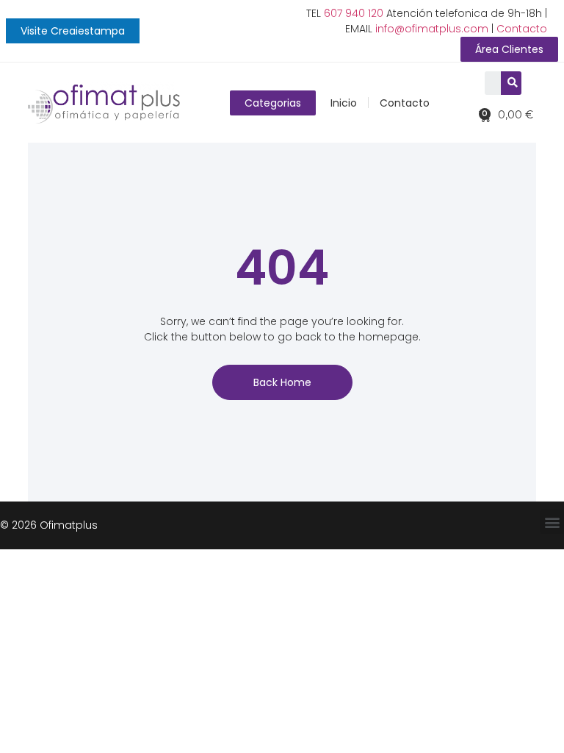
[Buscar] (512, 83)
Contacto (521, 28)
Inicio (343, 103)
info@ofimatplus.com (431, 28)
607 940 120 (353, 13)
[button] (73, 30)
